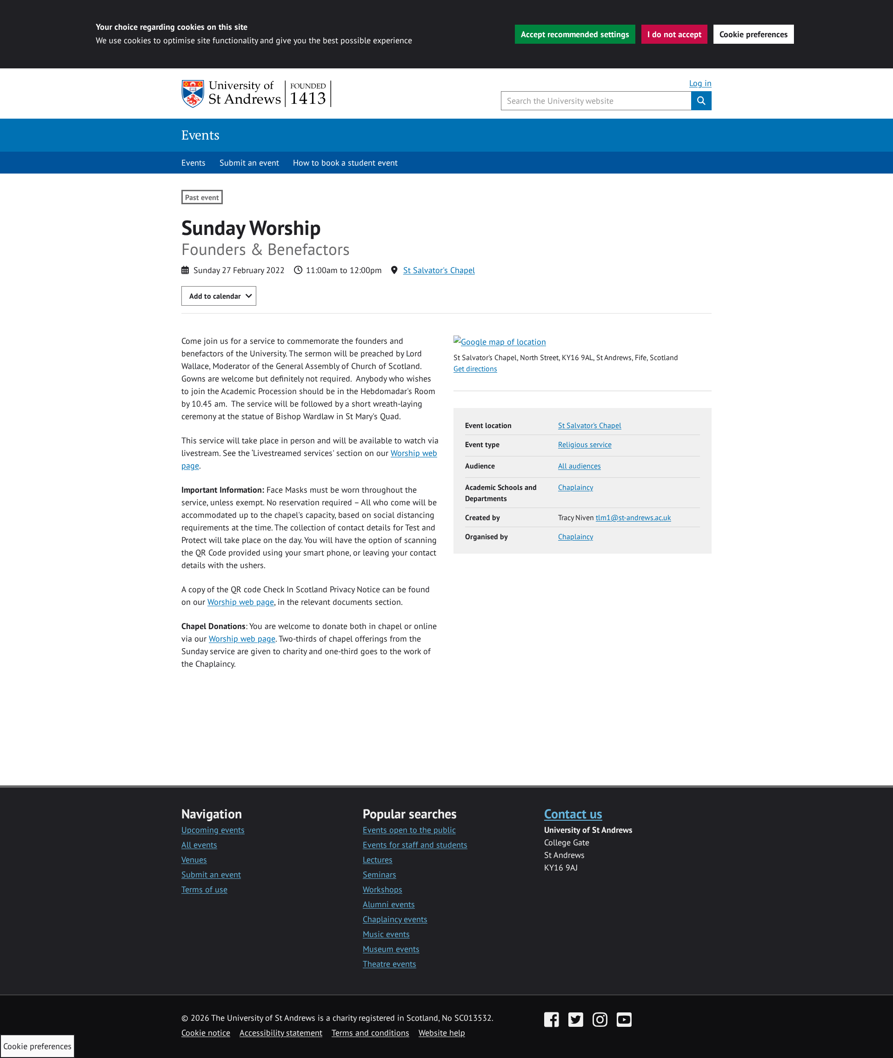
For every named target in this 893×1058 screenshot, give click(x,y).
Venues (194, 859)
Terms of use (204, 889)
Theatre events (389, 963)
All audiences (579, 465)
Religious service (585, 444)
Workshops (382, 889)
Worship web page (240, 601)
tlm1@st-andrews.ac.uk (633, 517)
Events (200, 134)
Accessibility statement (281, 1032)
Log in (700, 83)
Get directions (475, 368)
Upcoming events (213, 829)
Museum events (391, 949)
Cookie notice (205, 1032)
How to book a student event (345, 162)
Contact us (573, 813)
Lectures (378, 859)
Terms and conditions (370, 1032)
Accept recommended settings (575, 34)
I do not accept (674, 34)
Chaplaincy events (395, 919)
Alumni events (389, 904)
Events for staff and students (415, 844)
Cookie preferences (754, 34)
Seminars (379, 874)
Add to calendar (215, 296)
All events (199, 844)
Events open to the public (409, 829)
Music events (386, 934)
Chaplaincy (575, 487)
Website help (442, 1032)
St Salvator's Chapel (439, 270)
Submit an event (249, 162)
